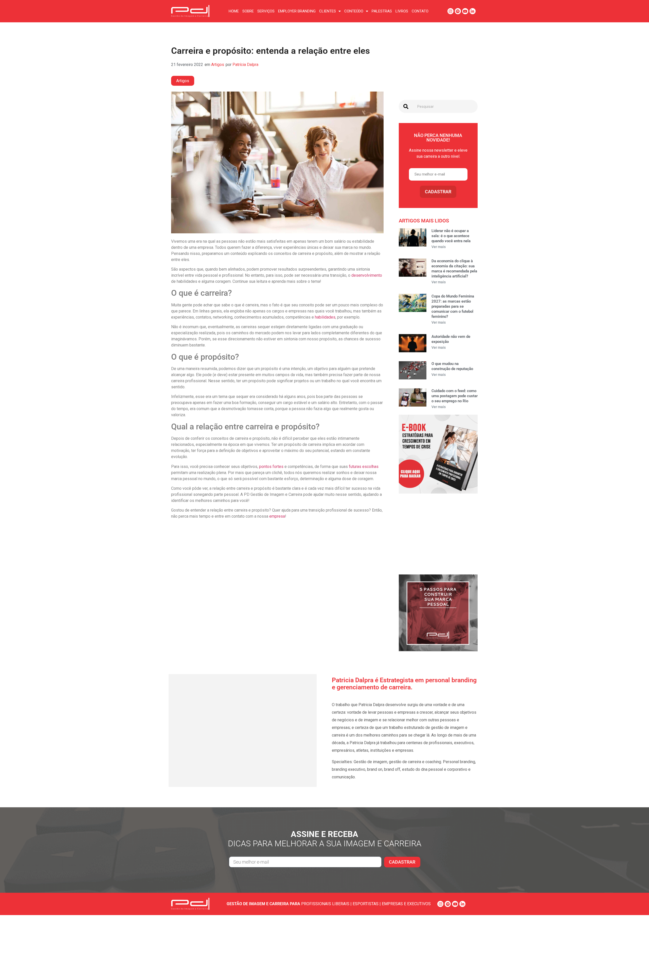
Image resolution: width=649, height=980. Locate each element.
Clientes (327, 11)
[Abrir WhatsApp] (636, 967)
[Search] (406, 106)
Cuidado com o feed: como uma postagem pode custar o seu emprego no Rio (454, 396)
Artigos (217, 64)
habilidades (325, 317)
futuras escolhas (363, 466)
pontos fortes (271, 466)
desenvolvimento (366, 275)
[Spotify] (458, 11)
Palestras (382, 11)
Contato (420, 11)
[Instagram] (450, 11)
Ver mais (438, 247)
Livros (401, 11)
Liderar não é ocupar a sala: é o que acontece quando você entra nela (451, 236)
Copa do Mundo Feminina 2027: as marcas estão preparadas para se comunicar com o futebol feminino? (452, 306)
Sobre (248, 11)
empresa (277, 516)
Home (234, 11)
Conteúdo (353, 11)
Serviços (266, 11)
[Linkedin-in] (473, 11)
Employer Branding (297, 11)
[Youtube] (465, 11)
